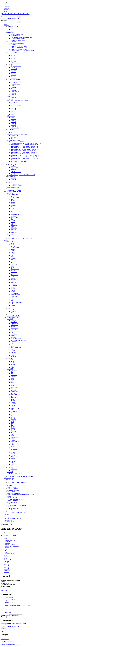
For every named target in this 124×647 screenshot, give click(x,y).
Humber (13, 270)
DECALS (6, 25)
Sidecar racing (14, 325)
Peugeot (13, 453)
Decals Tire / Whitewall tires (15, 81)
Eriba (12, 409)
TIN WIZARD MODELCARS (12, 191)
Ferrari (12, 208)
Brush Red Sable (15, 508)
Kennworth (14, 376)
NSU (12, 447)
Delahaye (13, 205)
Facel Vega (14, 411)
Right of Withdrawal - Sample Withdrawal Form (17, 605)
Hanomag (13, 431)
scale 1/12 (10, 472)
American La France (16, 338)
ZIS (12, 466)
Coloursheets (10, 32)
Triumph (13, 459)
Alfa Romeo (14, 387)
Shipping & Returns (9, 599)
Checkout (6, 8)
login (18, 644)
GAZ (12, 422)
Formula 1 (13, 419)
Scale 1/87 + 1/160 (16, 181)
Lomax (13, 332)
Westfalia (13, 229)
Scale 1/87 (13, 94)
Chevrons (13, 44)
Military (9, 96)
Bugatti (13, 202)
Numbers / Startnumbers (13, 140)
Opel (12, 219)
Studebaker (14, 296)
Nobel (12, 446)
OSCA (13, 287)
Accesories (14, 335)
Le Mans (13, 166)
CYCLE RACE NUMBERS (18, 141)
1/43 (12, 31)
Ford (12, 343)
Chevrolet (13, 252)
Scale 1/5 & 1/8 (15, 91)
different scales (15, 128)
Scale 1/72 (13, 99)
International (14, 272)
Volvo (12, 226)
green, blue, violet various (18, 38)
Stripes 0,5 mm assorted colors (19, 46)
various (13, 173)
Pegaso (13, 220)
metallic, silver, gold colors (18, 40)
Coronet (13, 406)
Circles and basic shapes (17, 43)
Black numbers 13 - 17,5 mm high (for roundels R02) (25, 149)
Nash (12, 444)
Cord (12, 255)
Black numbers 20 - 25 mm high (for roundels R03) (24, 152)
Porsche (13, 222)
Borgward (13, 199)
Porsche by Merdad (16, 294)
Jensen (12, 435)
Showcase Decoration (16, 185)
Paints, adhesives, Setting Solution (16, 505)
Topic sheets (10, 64)
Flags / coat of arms (16, 66)
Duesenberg (14, 206)
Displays (9, 182)
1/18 (12, 28)
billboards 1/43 (15, 184)
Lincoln (13, 278)
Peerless (13, 290)
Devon (12, 261)
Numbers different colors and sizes (20, 161)
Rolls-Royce (14, 456)
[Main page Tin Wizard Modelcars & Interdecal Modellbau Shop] (15, 14)
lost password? (5, 639)
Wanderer (13, 464)
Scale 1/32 (13, 110)
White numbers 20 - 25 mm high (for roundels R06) (24, 153)
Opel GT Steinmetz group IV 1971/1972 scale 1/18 (21, 175)
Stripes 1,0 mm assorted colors (19, 47)
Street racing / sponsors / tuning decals (17, 100)
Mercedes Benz (15, 217)
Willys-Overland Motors (17, 302)
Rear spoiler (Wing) (12, 497)
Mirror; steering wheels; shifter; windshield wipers (20, 494)
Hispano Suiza (15, 269)
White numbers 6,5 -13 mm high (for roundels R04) (24, 147)
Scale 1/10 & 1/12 (15, 84)
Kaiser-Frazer (14, 275)
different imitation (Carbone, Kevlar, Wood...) (23, 50)
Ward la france (15, 356)
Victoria (13, 385)
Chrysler (13, 405)
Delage (13, 256)
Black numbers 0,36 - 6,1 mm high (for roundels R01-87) (26, 144)
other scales (14, 67)
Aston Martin (14, 194)
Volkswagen (14, 225)
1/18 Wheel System (9, 478)
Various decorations (12, 500)
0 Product (3, 18)
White (12, 379)
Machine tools (11, 491)
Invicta (12, 273)
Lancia (12, 438)
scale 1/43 (13, 56)
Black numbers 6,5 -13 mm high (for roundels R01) (24, 146)
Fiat (12, 414)
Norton (13, 331)
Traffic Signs (10, 129)
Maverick (13, 279)
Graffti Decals (11, 176)
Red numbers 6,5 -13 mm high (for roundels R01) (24, 156)
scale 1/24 (13, 60)
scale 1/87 (13, 55)
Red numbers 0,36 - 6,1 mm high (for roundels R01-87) (25, 155)
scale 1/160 (14, 69)
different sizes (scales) (16, 63)
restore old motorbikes (13, 187)
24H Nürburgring (15, 167)
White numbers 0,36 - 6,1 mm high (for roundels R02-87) (26, 143)
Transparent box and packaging (15, 499)
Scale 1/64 (13, 93)
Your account (7, 9)
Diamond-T (14, 370)
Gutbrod (13, 429)
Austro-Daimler (15, 197)
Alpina (12, 388)
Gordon (13, 428)
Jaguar (12, 213)
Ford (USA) (14, 264)
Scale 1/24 (13, 87)
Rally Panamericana (16, 172)
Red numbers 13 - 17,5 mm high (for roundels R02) (24, 158)
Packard (13, 288)
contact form (4, 590)
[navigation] (4, 625)
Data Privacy (7, 612)
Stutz (12, 297)
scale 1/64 (13, 53)
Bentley (13, 249)
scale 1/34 (10, 369)
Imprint (6, 603)
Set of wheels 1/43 (12, 502)
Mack (12, 349)
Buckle (13, 200)
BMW (12, 396)
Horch (12, 211)
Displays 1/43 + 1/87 (13, 488)
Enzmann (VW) (15, 408)
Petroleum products (12, 52)
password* (3, 636)
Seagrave (13, 355)
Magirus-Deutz (15, 214)
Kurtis (12, 276)
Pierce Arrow (14, 293)
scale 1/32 (13, 58)
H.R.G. (13, 267)
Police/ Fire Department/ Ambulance (17, 134)
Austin (12, 363)
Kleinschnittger (15, 437)
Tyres (8, 503)
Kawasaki (13, 329)
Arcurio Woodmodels (16, 473)
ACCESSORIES (8, 485)
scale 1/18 (13, 61)
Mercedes (13, 282)
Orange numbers (15, 160)
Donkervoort (14, 328)
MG (12, 366)
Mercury (13, 284)
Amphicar (13, 390)
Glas (12, 210)
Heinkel (13, 326)
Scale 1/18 (13, 85)
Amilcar (13, 246)
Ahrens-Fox (14, 337)
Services (6, 514)
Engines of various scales (10, 484)
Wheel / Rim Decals (12, 26)
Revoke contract (8, 597)
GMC (12, 266)
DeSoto (13, 260)
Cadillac (13, 250)
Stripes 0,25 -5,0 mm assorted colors (20, 49)
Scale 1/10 (13, 114)
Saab (12, 223)
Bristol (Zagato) (15, 399)
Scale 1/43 (13, 90)
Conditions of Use (9, 602)
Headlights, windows (13, 490)
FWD (12, 344)
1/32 (12, 29)
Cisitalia (13, 253)
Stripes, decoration (12, 487)
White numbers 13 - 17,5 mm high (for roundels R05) (25, 150)
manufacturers (4, 615)
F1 (11, 170)
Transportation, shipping (13, 79)
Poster (9, 496)
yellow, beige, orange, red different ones (21, 37)
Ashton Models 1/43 (12, 334)
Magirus (13, 350)
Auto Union (14, 393)
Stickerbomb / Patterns (17, 105)
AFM (12, 361)
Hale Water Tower (16, 347)
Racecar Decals (11, 164)
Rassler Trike (14, 323)
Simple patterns (11, 41)
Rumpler (13, 458)
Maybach (13, 216)
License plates (11, 116)
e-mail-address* (5, 634)
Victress (13, 300)
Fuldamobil (14, 420)
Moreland (13, 352)
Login (5, 11)
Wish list (6, 6)
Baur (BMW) (14, 394)
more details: (14, 190)
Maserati (13, 440)
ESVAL (6, 240)
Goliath (13, 426)
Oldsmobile (14, 285)
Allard (12, 244)
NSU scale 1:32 (15, 353)
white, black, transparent (17, 34)
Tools (8, 506)
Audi (12, 196)
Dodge (12, 372)
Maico (12, 382)
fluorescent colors (15, 35)
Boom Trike (14, 322)
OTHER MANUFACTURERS (12, 317)
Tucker (13, 299)
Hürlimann (14, 364)
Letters (9, 163)
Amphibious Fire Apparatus (18, 340)
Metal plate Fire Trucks (13, 493)
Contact (6, 600)
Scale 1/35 (13, 97)
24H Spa (13, 169)
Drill (12, 509)
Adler (12, 243)
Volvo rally (14, 228)
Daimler (13, 203)
